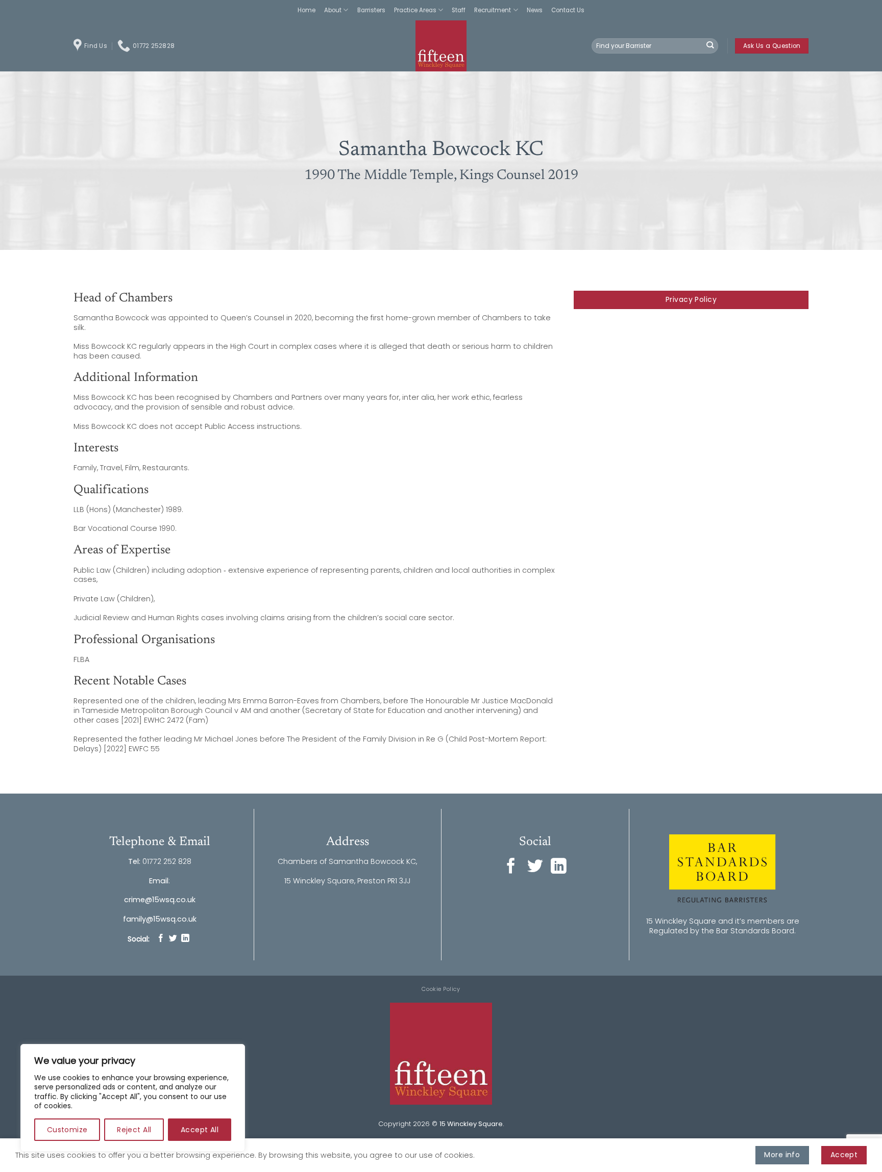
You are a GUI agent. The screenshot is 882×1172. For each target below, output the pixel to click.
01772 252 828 (166, 861)
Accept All (199, 1130)
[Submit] (710, 46)
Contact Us (567, 10)
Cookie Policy (441, 989)
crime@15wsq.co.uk (159, 900)
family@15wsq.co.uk (160, 919)
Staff (458, 10)
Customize (67, 1130)
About (332, 10)
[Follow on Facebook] (161, 938)
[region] (132, 1098)
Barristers (371, 10)
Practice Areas (415, 10)
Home (306, 10)
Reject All (134, 1130)
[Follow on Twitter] (173, 938)
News (535, 10)
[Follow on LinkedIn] (185, 938)
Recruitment (492, 10)
